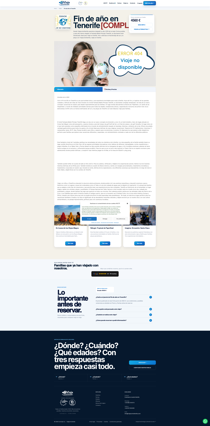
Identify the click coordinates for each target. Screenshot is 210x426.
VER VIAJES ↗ (149, 3)
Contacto (132, 3)
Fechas (119, 3)
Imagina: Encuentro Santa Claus (137, 228)
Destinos (98, 395)
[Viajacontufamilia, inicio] (64, 3)
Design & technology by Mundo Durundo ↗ (146, 421)
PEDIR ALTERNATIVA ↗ (141, 29)
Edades (98, 399)
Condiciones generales (116, 421)
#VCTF (105, 3)
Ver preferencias (120, 218)
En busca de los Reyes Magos (67, 228)
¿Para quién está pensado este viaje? (109, 309)
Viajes (60, 8)
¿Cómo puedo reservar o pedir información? (111, 320)
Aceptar (89, 218)
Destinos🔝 (112, 3)
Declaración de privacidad (107, 222)
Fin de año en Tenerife (109, 21)
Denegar (105, 218)
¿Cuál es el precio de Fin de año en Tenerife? (111, 297)
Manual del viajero (100, 403)
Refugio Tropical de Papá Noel (102, 228)
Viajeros (125, 3)
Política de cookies (95, 222)
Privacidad (99, 421)
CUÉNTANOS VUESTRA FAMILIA (142, 367)
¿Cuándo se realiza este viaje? (106, 315)
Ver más (70, 243)
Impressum (116, 222)
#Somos (98, 401)
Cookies (106, 421)
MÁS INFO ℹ (141, 25)
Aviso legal (92, 421)
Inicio (55, 8)
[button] (127, 203)
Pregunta (139, 3)
